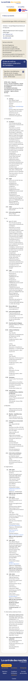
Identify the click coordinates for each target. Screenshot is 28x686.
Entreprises (23, 668)
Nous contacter (6, 665)
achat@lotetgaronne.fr (14, 525)
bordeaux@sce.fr (13, 596)
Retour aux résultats (9, 15)
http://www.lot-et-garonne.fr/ (13, 530)
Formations (10, 7)
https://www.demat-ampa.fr (16, 535)
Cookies (14, 678)
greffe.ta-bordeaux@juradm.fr (14, 563)
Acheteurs (14, 675)
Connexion (12, 10)
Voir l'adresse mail (7, 34)
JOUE (5, 76)
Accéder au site (7, 38)
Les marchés (4, 668)
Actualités (21, 7)
